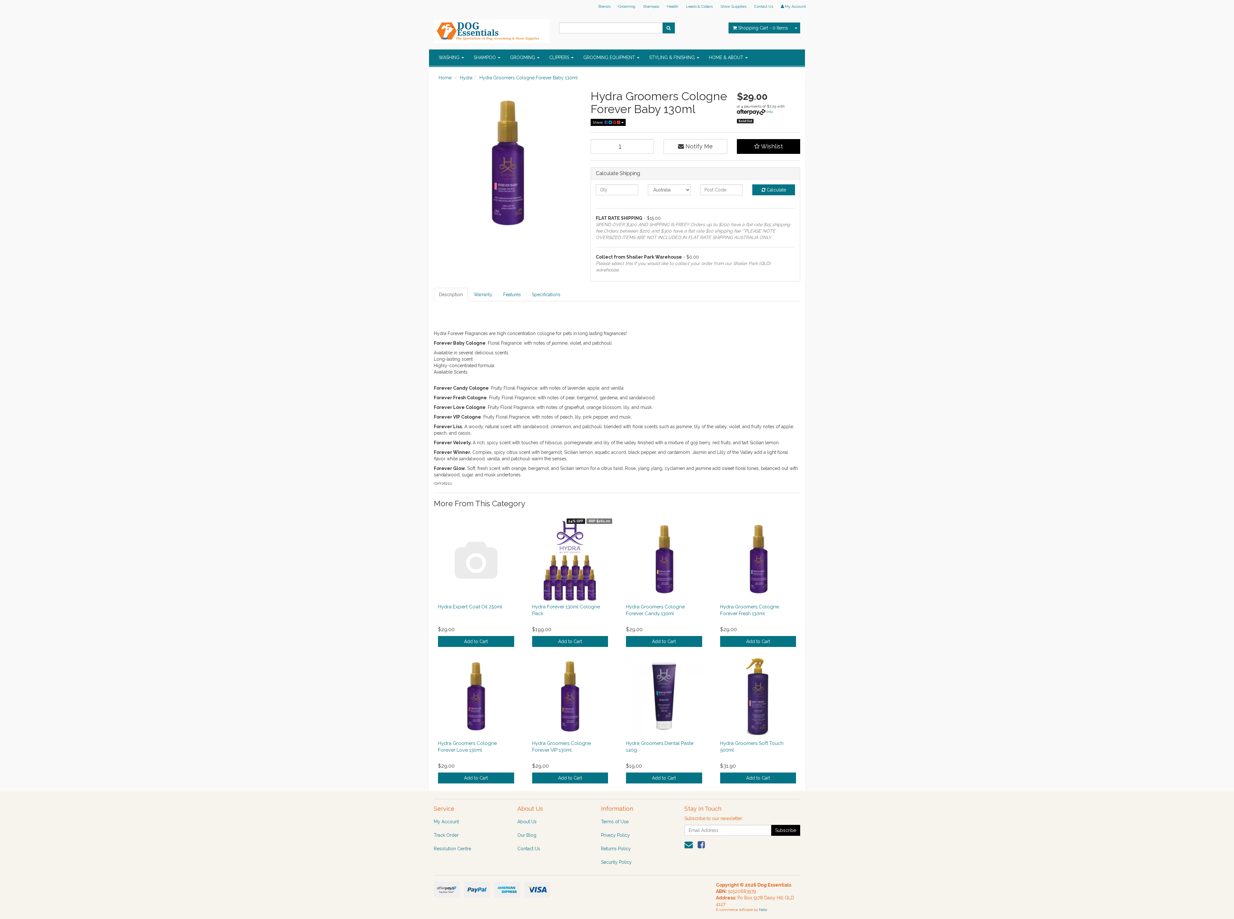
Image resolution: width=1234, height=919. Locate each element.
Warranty (483, 294)
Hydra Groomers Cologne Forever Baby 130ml (528, 77)
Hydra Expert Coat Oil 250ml (470, 607)
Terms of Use (615, 821)
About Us (527, 821)
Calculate (775, 189)
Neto (763, 910)
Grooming (626, 6)
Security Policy (616, 862)
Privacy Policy (615, 835)
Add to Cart (476, 641)
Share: (598, 122)
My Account (446, 821)
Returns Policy (616, 848)
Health (672, 6)
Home (445, 77)
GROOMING (523, 57)
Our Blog (526, 835)
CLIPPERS (559, 57)
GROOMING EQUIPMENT (609, 57)
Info (769, 112)
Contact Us (763, 6)
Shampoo (651, 6)
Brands (604, 6)
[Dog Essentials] (492, 29)
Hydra (466, 77)
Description (451, 294)
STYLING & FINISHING (672, 57)
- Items (763, 28)
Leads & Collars (699, 6)
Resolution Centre (452, 848)
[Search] (668, 27)
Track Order (446, 835)
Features (512, 294)
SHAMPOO (485, 57)
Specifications (546, 294)
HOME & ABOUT (727, 57)
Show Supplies (733, 6)
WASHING (450, 57)
